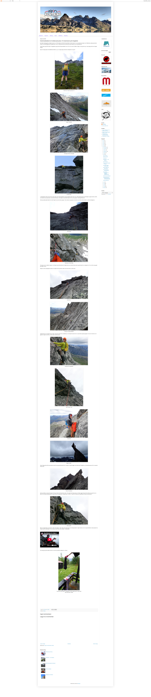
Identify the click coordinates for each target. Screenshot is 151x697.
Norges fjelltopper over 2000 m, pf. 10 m (106, 130)
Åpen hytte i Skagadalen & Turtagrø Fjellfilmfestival (106, 173)
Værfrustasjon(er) (106, 180)
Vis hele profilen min (104, 125)
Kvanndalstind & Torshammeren (106, 170)
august (104, 152)
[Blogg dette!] (52, 609)
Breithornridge (105, 156)
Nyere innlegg (42, 643)
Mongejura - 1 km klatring (106, 160)
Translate (109, 194)
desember (105, 147)
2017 (103, 140)
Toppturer (46, 35)
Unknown (104, 124)
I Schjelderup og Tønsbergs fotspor (105, 134)
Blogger (79, 683)
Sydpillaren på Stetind (49, 674)
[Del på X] (54, 609)
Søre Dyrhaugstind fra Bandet (50, 663)
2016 (103, 141)
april (104, 184)
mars (104, 186)
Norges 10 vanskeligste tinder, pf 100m (106, 132)
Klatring (51, 35)
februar (104, 187)
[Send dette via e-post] (51, 609)
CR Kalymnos (105, 161)
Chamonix (105, 158)
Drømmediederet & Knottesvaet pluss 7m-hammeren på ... (107, 178)
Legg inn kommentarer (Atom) (49, 645)
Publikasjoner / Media (105, 136)
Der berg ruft (105, 155)
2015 (103, 143)
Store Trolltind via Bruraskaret (106, 168)
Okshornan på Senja (49, 651)
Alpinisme (41, 35)
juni (104, 182)
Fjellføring (60, 35)
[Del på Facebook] (55, 609)
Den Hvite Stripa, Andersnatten (106, 166)
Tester (56, 35)
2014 (103, 144)
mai (104, 183)
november (105, 148)
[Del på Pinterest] (56, 609)
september (105, 151)
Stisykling (66, 35)
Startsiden (69, 643)
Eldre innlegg (95, 643)
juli (103, 154)
